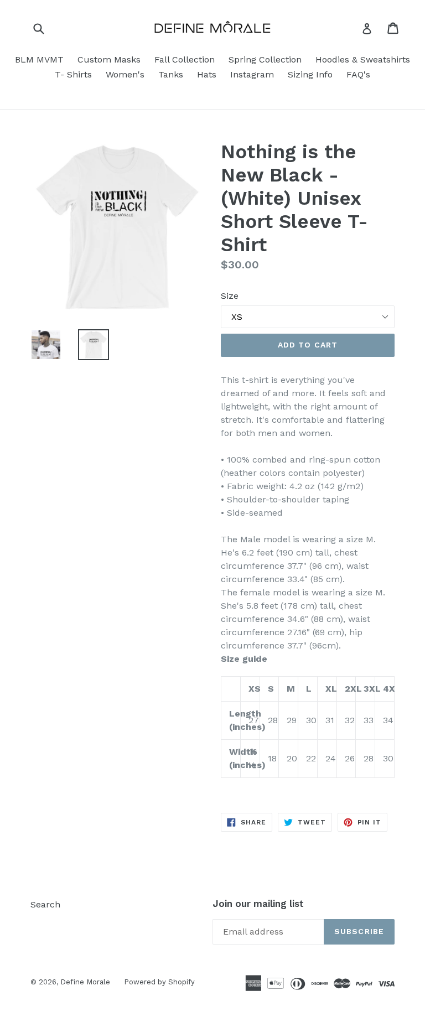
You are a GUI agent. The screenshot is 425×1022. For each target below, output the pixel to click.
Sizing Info (310, 74)
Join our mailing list (258, 903)
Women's (125, 74)
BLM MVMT (39, 59)
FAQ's (358, 74)
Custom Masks (109, 59)
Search (45, 904)
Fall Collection (184, 59)
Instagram (252, 74)
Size (230, 295)
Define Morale (85, 982)
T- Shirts (73, 74)
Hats (206, 74)
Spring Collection (265, 59)
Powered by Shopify (159, 982)
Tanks (170, 74)
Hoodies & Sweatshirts (362, 59)
